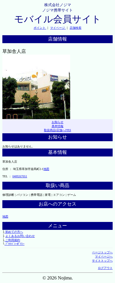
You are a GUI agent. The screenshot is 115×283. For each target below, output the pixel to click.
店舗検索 (75, 27)
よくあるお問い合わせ (20, 235)
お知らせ (57, 122)
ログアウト (105, 267)
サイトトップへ (102, 260)
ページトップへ (102, 252)
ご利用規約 (12, 240)
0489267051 (19, 176)
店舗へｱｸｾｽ (63, 130)
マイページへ (104, 256)
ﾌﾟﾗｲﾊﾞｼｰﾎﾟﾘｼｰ (14, 243)
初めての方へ (13, 231)
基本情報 (57, 126)
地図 (46, 169)
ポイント (40, 27)
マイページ (58, 27)
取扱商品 (50, 130)
